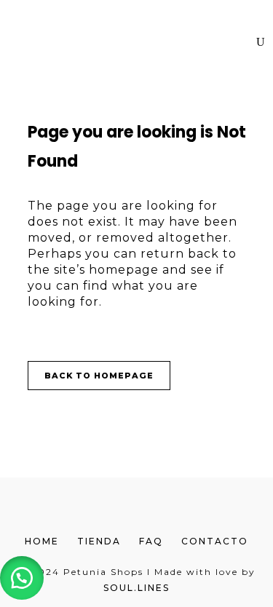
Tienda (99, 541)
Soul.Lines (136, 587)
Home (42, 541)
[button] (22, 578)
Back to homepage (99, 375)
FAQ (151, 541)
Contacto (214, 541)
